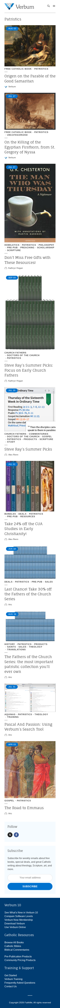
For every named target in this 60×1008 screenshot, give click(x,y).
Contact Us (10, 986)
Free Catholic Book (18, 69)
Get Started (10, 975)
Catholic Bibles (12, 946)
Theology (35, 647)
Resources (27, 516)
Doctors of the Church (23, 355)
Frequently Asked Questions (19, 982)
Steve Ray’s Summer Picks (28, 449)
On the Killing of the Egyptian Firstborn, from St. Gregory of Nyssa (29, 147)
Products (30, 439)
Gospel (47, 436)
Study (11, 442)
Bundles (10, 514)
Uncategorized (17, 135)
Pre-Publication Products (18, 956)
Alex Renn (13, 454)
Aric (10, 604)
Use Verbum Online (15, 927)
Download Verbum (14, 923)
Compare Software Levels (18, 916)
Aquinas (9, 714)
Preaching (27, 247)
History (9, 644)
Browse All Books (14, 942)
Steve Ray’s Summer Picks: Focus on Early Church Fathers (28, 370)
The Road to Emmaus (24, 807)
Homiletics (11, 245)
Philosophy (46, 245)
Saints (11, 647)
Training (13, 717)
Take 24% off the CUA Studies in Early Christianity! (23, 528)
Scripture (14, 250)
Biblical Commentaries (16, 949)
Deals (22, 514)
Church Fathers (15, 352)
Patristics (41, 69)
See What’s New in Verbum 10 (21, 912)
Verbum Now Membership (18, 920)
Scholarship (45, 247)
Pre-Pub (12, 247)
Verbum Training (13, 979)
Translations (16, 649)
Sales (49, 582)
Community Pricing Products (20, 960)
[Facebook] (16, 834)
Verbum (12, 86)
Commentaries (38, 434)
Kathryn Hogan (15, 268)
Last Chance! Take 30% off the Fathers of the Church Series (28, 594)
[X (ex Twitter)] (10, 834)
